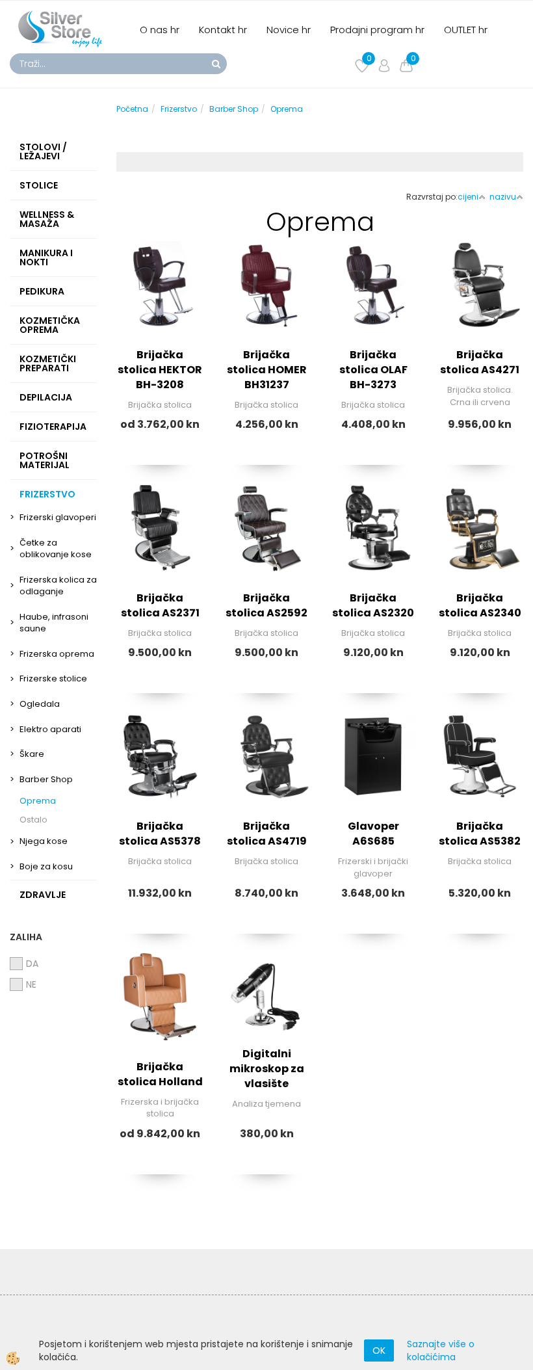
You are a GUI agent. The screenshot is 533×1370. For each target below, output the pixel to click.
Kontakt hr (223, 29)
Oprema (38, 801)
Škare (32, 754)
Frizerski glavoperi (58, 517)
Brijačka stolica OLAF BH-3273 (373, 369)
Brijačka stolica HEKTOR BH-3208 (160, 369)
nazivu (502, 196)
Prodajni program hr (377, 29)
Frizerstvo (179, 108)
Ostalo (33, 819)
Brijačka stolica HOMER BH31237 (267, 369)
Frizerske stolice (53, 678)
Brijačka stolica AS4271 (479, 362)
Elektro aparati (50, 729)
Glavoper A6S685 (373, 834)
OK (378, 1350)
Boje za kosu (46, 866)
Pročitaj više (160, 321)
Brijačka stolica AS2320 (373, 605)
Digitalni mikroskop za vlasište (266, 1068)
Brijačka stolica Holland (160, 1074)
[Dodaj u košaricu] (266, 1064)
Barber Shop (46, 779)
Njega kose (44, 841)
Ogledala (40, 704)
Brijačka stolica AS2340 (480, 605)
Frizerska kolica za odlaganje (58, 585)
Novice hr (288, 29)
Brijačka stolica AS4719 (267, 834)
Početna (132, 108)
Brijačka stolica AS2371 (160, 605)
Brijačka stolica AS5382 (480, 834)
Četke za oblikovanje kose (56, 548)
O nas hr (159, 29)
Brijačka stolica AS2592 (266, 605)
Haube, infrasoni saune (54, 623)
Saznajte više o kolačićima (440, 1350)
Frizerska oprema (57, 654)
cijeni (468, 196)
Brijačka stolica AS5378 (160, 834)
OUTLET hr (466, 29)
